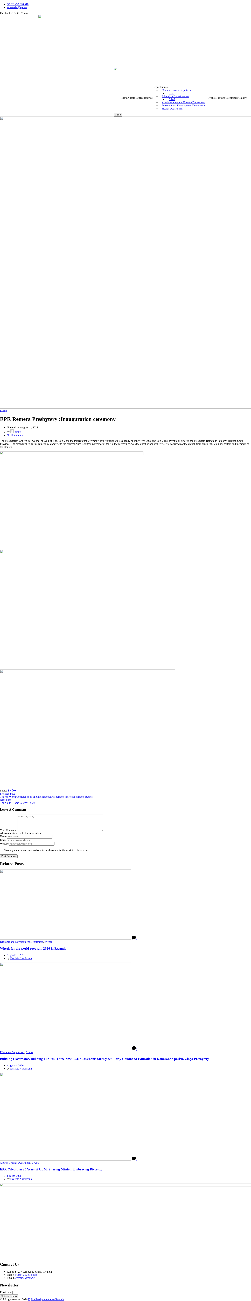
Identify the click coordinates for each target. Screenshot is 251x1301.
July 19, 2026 (14, 1175)
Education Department (12, 1052)
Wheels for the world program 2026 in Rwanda (33, 948)
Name (3, 836)
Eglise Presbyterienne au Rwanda (46, 1299)
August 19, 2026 (16, 955)
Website (4, 843)
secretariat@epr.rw (25, 1277)
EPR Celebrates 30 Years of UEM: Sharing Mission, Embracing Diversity (51, 1169)
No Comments (15, 435)
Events (3, 410)
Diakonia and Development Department (21, 941)
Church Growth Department (15, 1162)
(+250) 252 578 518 (26, 1274)
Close (118, 114)
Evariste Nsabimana (21, 958)
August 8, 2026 (15, 1065)
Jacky (17, 431)
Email (3, 840)
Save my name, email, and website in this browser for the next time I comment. (46, 850)
